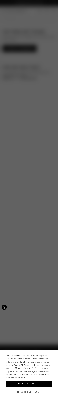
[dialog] (29, 373)
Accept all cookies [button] (29, 383)
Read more (20, 377)
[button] (29, 391)
